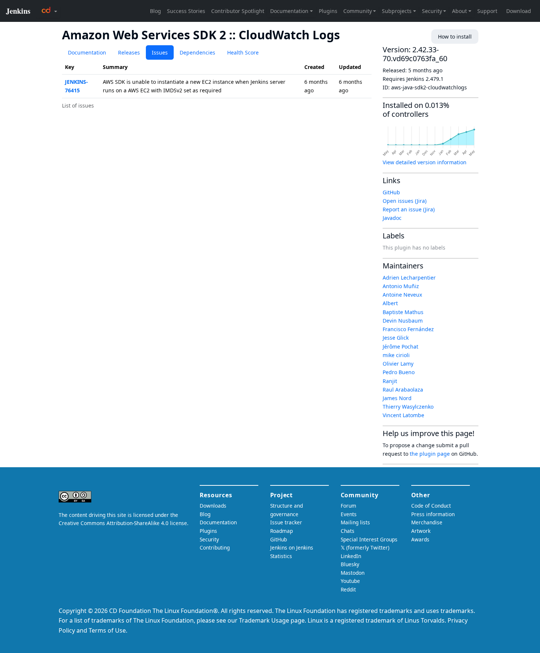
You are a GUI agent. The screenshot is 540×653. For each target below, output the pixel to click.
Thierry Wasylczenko (408, 406)
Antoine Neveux (402, 294)
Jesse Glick (396, 337)
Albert (390, 303)
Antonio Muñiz (401, 286)
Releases (129, 52)
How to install (455, 36)
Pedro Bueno (399, 372)
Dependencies (197, 52)
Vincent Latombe (403, 415)
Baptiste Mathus (403, 312)
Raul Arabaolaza (403, 389)
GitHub (391, 192)
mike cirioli (396, 355)
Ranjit (390, 381)
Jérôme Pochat (400, 346)
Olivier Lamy (398, 363)
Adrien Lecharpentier (409, 277)
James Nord (397, 398)
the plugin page (430, 453)
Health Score (243, 52)
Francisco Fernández (408, 329)
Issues (160, 52)
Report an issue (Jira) (409, 209)
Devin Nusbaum (403, 320)
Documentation (87, 52)
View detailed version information (425, 162)
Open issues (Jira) (404, 200)
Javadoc (392, 217)
